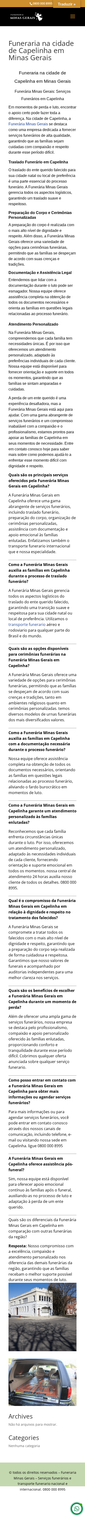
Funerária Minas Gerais (28, 124)
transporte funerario (27, 624)
